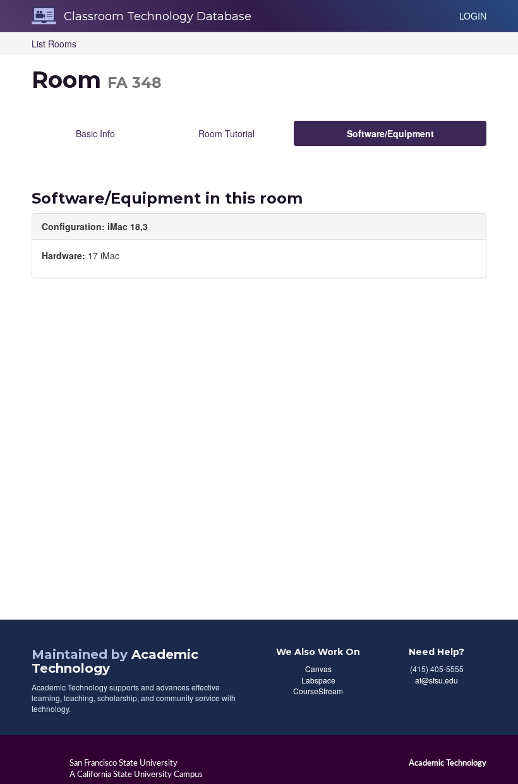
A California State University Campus (136, 774)
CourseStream (318, 690)
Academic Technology (447, 763)
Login (472, 15)
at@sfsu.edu (436, 680)
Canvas (318, 668)
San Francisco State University (123, 763)
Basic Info (95, 133)
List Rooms (54, 43)
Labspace (318, 680)
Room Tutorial (226, 133)
